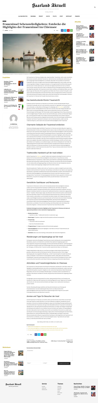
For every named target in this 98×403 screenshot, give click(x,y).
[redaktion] (3, 30)
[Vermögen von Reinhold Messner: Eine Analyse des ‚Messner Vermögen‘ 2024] (91, 59)
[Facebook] (62, 30)
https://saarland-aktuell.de (13, 126)
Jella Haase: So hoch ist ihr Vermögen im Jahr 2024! (62, 341)
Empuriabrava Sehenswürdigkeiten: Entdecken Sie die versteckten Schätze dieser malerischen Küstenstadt (9, 354)
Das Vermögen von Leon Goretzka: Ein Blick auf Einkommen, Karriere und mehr (82, 51)
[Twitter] (65, 30)
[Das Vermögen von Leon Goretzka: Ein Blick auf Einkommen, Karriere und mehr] (91, 51)
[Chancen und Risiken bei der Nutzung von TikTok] (20, 107)
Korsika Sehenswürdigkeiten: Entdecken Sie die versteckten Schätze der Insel (45, 330)
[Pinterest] (68, 30)
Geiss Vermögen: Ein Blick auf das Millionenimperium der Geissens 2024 (37, 341)
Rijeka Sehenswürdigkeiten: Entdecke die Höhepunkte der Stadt (42, 326)
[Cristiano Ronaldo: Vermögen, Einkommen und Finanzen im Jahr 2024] (91, 43)
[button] (94, 7)
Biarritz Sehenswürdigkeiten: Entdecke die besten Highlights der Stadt (9, 372)
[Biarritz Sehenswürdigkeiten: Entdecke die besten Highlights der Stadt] (20, 372)
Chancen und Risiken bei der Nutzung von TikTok (10, 106)
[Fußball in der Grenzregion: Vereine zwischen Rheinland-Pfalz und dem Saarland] (20, 91)
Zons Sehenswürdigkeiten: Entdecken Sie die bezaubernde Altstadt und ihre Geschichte (47, 328)
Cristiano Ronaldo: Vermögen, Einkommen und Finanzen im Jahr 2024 (82, 43)
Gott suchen (60, 107)
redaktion (6, 30)
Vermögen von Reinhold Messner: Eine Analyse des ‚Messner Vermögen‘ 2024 (81, 60)
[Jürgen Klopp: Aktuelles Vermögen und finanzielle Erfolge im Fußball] (91, 27)
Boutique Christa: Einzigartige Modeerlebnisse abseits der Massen (10, 83)
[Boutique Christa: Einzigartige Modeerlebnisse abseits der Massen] (20, 83)
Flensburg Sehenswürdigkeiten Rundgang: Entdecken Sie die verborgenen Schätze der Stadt (11, 364)
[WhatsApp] (71, 30)
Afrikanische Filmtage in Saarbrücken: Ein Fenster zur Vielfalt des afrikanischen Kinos (10, 99)
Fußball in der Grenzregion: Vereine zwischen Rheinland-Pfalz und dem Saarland (11, 91)
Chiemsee (39, 156)
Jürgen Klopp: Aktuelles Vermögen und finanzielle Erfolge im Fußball (82, 27)
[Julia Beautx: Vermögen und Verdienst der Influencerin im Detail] (91, 35)
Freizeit (4, 21)
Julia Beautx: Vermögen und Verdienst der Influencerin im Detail (82, 35)
